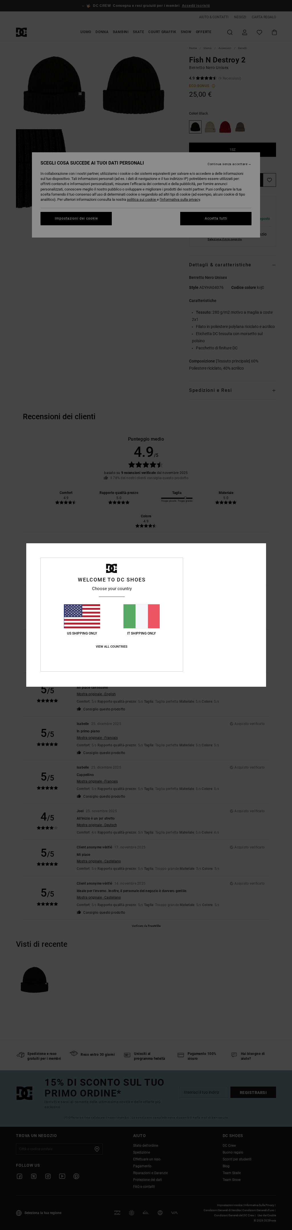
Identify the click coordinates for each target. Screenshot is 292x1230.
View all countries (111, 647)
